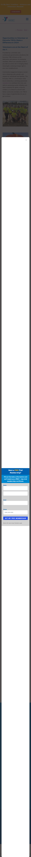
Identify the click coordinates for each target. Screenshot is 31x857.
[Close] (26, 140)
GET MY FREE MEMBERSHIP (15, 518)
